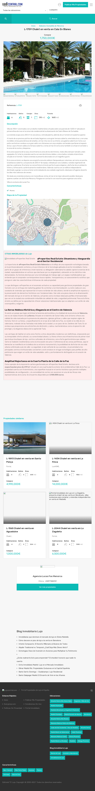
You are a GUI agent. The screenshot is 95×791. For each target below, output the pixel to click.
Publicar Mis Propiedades (75, 5)
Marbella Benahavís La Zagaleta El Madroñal (65, 710)
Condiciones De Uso (33, 704)
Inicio (33, 26)
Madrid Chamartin (56, 705)
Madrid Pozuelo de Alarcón (73, 714)
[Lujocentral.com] (12, 6)
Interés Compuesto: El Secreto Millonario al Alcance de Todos (43, 644)
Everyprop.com (10, 704)
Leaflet (73, 244)
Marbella (72, 741)
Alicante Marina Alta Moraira (60, 719)
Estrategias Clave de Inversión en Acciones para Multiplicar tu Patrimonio (48, 651)
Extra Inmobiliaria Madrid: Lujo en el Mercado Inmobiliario (41, 665)
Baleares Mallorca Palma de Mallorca (62, 723)
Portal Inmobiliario (32, 708)
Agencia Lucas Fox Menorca (47, 576)
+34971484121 (51, 581)
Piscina (12, 190)
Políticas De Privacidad (13, 708)
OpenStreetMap (80, 244)
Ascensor (31, 770)
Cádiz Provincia (76, 732)
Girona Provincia (74, 736)
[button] (10, 202)
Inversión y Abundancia (70, 753)
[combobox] (23, 11)
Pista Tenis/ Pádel (20, 770)
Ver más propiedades (47, 587)
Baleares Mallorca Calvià (58, 736)
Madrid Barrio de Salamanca (60, 732)
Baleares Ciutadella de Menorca (51, 26)
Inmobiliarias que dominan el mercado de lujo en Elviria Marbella (43, 637)
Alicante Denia (85, 727)
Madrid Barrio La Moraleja (59, 741)
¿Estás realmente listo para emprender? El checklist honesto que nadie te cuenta (46, 659)
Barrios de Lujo (55, 753)
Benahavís (87, 714)
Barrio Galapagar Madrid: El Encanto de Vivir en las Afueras (42, 675)
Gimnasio (6, 774)
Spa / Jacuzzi (7, 770)
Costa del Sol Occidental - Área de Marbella (64, 727)
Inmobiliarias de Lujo (57, 758)
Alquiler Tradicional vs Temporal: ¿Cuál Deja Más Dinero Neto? (43, 647)
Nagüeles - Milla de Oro (81, 701)
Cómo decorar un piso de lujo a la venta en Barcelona (40, 640)
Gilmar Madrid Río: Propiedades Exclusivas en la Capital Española (44, 668)
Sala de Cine (16, 774)
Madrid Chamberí (56, 714)
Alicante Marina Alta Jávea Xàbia (61, 701)
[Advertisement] (47, 398)
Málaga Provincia (83, 741)
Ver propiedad (24, 448)
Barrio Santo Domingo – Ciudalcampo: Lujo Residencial (40, 672)
